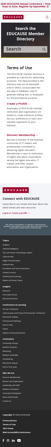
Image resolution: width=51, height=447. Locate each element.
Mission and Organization (13, 381)
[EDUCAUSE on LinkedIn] (13, 440)
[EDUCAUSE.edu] (13, 17)
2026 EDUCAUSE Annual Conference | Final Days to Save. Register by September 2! (25, 5)
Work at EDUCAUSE (10, 397)
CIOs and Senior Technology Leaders (17, 252)
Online (5, 329)
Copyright (7, 415)
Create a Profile (17, 104)
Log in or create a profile (15, 213)
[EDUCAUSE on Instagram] (8, 440)
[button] (47, 17)
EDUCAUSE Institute (10, 317)
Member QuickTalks (10, 355)
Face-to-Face (8, 325)
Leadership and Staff (11, 385)
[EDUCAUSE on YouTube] (19, 440)
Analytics (6, 245)
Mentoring (7, 351)
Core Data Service (10, 295)
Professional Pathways (12, 321)
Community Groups (10, 343)
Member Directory (10, 347)
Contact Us (7, 401)
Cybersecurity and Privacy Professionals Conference (24, 313)
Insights (7, 287)
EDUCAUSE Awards (10, 363)
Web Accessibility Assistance (16, 432)
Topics (6, 240)
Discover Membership (21, 135)
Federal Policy (8, 264)
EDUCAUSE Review (10, 298)
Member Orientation (11, 389)
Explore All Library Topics (12, 280)
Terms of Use (9, 424)
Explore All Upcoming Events (14, 333)
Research (6, 291)
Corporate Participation (12, 393)
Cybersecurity (8, 256)
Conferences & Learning (14, 305)
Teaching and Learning (12, 276)
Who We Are (8, 373)
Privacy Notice (10, 421)
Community (8, 339)
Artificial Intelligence (10, 249)
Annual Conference (10, 309)
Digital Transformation (11, 260)
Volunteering (8, 359)
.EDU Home (8, 428)
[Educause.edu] (16, 190)
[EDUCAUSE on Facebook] (3, 440)
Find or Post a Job (10, 367)
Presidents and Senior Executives (16, 268)
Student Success (9, 272)
